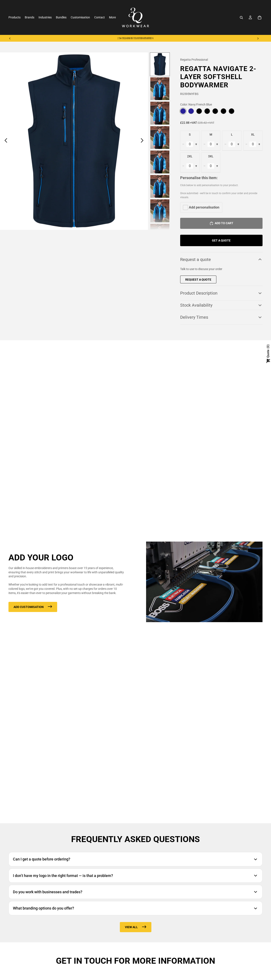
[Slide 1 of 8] (159, 64)
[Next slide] (258, 38)
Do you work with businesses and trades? (47, 892)
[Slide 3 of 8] (159, 113)
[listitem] (112, 17)
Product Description (198, 293)
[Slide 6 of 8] (159, 186)
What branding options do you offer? (43, 908)
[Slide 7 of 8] (159, 210)
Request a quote (195, 259)
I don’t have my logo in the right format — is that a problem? (63, 875)
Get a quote (221, 240)
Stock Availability (196, 305)
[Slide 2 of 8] (159, 88)
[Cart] (259, 17)
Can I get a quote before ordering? (41, 859)
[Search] (241, 17)
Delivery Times (194, 317)
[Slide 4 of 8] (159, 137)
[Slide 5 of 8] (159, 162)
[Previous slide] (10, 38)
